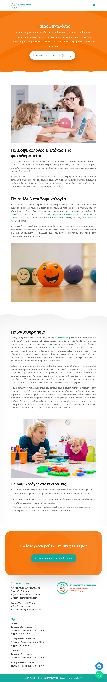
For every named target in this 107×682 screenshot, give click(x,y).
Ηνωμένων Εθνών (19, 217)
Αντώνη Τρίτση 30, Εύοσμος (24, 603)
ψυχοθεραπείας (62, 337)
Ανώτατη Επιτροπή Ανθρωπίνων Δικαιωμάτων (69, 214)
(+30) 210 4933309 (21, 594)
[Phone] (99, 675)
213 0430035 (37, 594)
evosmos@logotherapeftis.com (27, 609)
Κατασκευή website (68, 678)
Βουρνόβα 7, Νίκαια (20, 591)
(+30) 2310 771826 (21, 606)
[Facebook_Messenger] (99, 666)
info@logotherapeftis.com (25, 597)
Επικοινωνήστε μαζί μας (52, 55)
